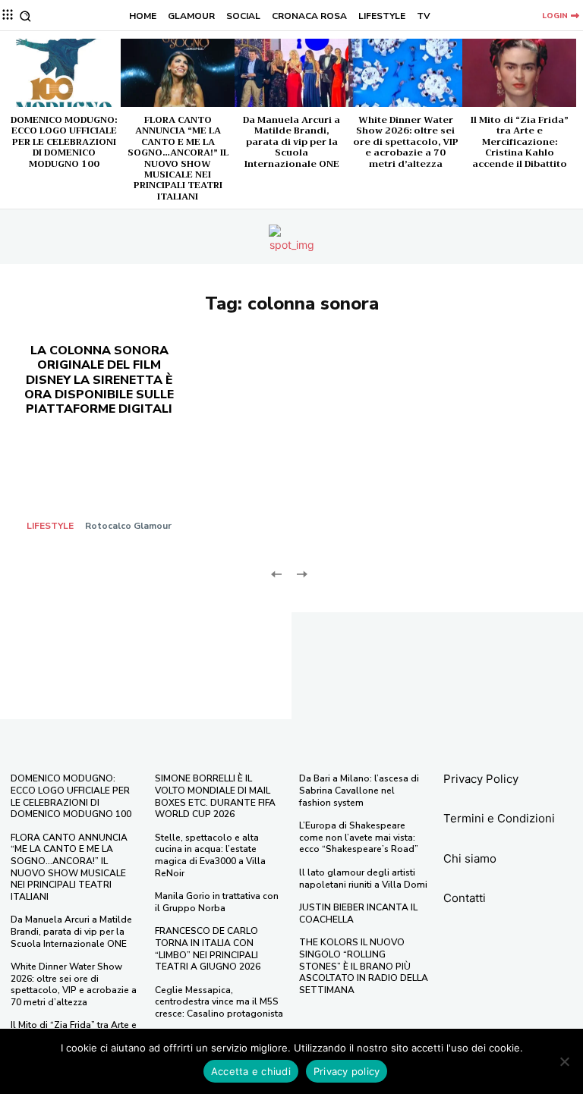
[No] (564, 1061)
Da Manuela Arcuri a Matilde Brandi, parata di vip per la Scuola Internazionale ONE (291, 141)
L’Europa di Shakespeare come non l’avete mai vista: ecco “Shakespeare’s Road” (358, 837)
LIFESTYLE (50, 526)
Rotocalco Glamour (128, 526)
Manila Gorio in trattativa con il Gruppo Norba (217, 902)
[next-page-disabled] (301, 572)
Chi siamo (469, 858)
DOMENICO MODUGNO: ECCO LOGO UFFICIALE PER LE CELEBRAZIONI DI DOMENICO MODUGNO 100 (64, 141)
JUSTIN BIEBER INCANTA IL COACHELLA (358, 913)
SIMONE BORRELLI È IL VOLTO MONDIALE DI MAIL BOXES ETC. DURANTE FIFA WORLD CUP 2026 (215, 796)
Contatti (464, 898)
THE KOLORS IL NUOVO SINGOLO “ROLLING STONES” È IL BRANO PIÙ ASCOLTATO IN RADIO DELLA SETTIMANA (363, 965)
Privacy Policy (480, 779)
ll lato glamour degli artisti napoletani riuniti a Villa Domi (363, 878)
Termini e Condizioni (499, 818)
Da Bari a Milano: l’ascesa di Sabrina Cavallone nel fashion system (359, 790)
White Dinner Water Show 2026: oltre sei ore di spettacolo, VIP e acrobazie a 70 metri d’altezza (406, 141)
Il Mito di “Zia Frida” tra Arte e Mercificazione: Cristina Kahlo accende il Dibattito (520, 141)
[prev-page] (276, 572)
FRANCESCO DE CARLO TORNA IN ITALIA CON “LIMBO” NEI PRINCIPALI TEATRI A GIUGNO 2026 (207, 949)
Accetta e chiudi (251, 1071)
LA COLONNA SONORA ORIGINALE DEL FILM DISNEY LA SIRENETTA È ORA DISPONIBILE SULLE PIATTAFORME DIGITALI (99, 379)
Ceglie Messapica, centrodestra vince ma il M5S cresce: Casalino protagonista (219, 1002)
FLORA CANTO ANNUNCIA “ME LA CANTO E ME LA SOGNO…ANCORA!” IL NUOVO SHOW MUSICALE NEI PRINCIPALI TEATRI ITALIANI (178, 158)
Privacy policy (347, 1071)
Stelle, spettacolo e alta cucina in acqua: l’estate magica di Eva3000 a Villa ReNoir (210, 855)
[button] (25, 16)
